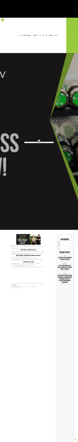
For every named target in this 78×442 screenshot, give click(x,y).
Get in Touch (71, 35)
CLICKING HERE (32, 259)
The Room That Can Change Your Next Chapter (65, 258)
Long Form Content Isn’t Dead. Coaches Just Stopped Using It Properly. (65, 267)
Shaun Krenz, (17, 251)
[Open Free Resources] (53, 35)
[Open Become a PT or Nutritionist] (31, 35)
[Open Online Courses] (37, 35)
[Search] (71, 236)
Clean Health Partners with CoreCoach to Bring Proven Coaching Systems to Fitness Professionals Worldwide (65, 279)
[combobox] (63, 236)
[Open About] (57, 35)
